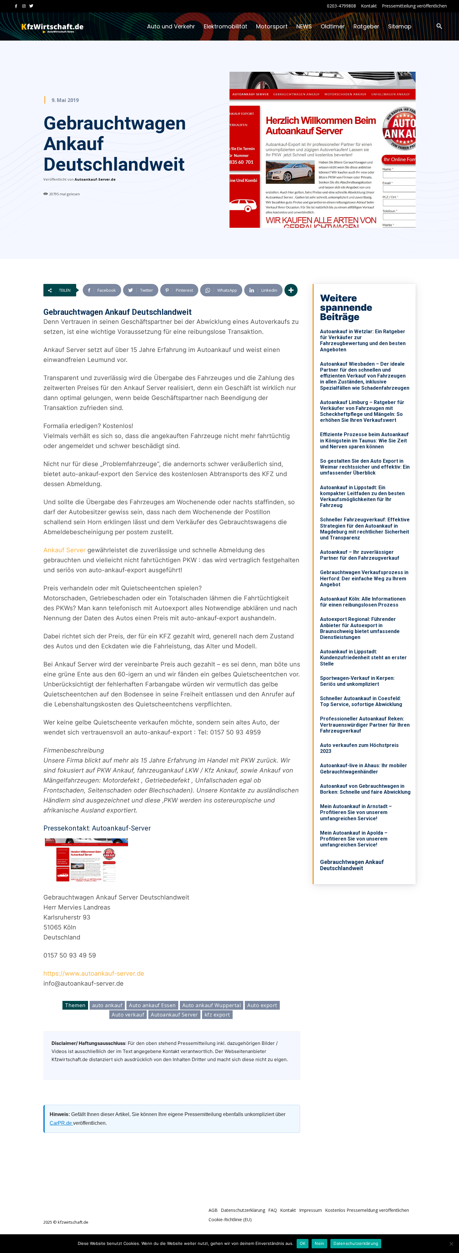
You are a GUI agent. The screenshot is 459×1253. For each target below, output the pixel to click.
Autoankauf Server (174, 1014)
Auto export (262, 1005)
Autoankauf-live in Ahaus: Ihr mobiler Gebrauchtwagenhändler (363, 768)
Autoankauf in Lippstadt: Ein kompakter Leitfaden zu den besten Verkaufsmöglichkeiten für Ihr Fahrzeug (362, 497)
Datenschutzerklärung (355, 1243)
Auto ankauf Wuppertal (211, 1005)
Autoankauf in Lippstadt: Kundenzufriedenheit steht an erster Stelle (363, 657)
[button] (439, 26)
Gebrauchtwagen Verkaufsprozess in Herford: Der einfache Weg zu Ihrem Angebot (364, 578)
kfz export (217, 1014)
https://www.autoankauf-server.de (93, 973)
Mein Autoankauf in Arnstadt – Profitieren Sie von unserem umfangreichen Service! (356, 812)
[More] (291, 290)
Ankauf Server (64, 550)
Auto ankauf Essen (152, 1005)
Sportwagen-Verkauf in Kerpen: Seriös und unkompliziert (357, 681)
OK (303, 1243)
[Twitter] (31, 6)
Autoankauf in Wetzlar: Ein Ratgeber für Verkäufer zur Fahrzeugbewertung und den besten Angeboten (363, 341)
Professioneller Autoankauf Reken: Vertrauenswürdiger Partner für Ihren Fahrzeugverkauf (365, 725)
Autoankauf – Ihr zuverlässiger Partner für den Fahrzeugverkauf (359, 555)
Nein (319, 1243)
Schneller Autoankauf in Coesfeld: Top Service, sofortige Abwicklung (361, 701)
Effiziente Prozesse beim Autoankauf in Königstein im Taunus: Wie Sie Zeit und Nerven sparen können (364, 440)
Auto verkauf (128, 1014)
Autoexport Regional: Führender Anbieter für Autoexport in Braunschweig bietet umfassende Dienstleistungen (360, 628)
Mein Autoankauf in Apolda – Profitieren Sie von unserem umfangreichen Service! (353, 839)
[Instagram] (24, 6)
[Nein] (451, 1244)
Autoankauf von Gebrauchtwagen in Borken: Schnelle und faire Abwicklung (365, 789)
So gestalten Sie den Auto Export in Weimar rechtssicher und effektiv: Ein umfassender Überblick (365, 467)
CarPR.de (61, 1123)
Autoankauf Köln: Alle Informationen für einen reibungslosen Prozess (363, 602)
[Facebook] (16, 6)
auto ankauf (107, 1005)
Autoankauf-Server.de (95, 179)
